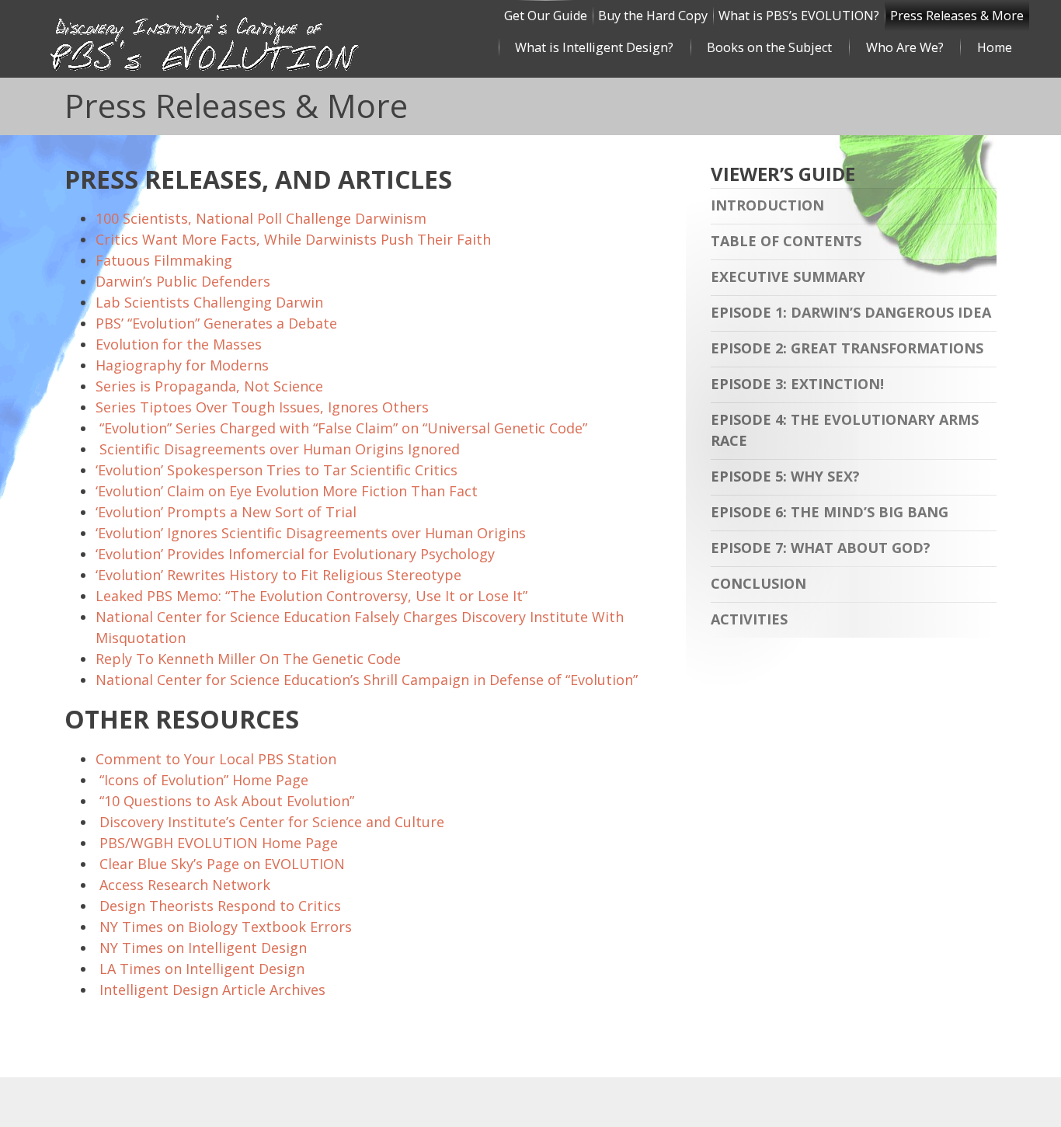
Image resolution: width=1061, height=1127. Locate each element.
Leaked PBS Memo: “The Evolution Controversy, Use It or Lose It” (311, 595)
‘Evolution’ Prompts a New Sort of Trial (226, 512)
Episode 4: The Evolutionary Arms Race (845, 430)
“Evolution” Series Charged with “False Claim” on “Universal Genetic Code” (343, 428)
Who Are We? (905, 47)
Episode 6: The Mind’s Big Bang (829, 512)
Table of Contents (786, 240)
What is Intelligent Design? (594, 47)
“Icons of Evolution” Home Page (203, 779)
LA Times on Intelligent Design (201, 968)
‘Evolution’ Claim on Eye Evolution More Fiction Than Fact (287, 491)
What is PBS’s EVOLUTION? (798, 15)
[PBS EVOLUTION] (266, 53)
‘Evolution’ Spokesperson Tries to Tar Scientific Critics (276, 470)
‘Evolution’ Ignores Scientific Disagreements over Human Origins (311, 532)
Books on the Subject (769, 47)
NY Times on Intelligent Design (203, 947)
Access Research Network (184, 884)
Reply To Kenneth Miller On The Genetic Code (248, 658)
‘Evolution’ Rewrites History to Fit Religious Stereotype (278, 574)
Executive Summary (788, 276)
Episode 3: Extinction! (797, 383)
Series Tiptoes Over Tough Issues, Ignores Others (262, 407)
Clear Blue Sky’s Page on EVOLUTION (222, 863)
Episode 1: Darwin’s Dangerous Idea (851, 312)
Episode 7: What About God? (821, 547)
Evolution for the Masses (179, 344)
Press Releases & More (957, 15)
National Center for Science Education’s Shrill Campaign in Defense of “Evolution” (367, 679)
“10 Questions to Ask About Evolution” (226, 800)
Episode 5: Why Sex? (785, 476)
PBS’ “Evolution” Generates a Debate (216, 323)
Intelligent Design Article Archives (212, 989)
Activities (749, 619)
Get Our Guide (545, 15)
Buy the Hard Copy (653, 15)
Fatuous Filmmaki (155, 260)
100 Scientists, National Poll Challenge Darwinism (261, 218)
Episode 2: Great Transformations (847, 348)
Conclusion (758, 583)
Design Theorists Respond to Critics (220, 905)
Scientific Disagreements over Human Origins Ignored (278, 449)
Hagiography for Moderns (182, 365)
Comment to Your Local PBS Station (216, 759)
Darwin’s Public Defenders (183, 281)
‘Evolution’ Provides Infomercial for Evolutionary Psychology (295, 553)
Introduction (767, 205)
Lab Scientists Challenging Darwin (209, 302)
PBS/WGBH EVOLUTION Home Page (218, 842)
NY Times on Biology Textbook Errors (225, 926)
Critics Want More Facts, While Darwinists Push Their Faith (293, 239)
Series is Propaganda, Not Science (209, 386)
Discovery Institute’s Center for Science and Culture (271, 821)
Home (994, 47)
